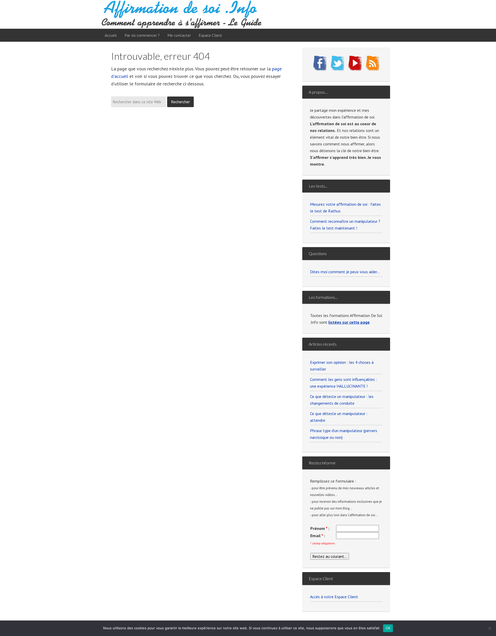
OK (388, 628)
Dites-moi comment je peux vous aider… (345, 271)
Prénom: (319, 528)
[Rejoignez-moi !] (320, 70)
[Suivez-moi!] (337, 70)
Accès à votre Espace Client (334, 596)
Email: (317, 535)
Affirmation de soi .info (182, 14)
